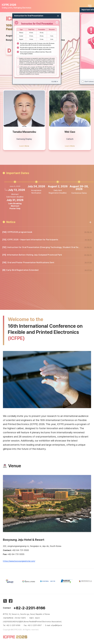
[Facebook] (11, 601)
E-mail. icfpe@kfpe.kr (53, 625)
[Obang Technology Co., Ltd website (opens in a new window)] (78, 581)
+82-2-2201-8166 (29, 608)
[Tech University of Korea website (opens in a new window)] (40, 581)
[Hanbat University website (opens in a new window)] (21, 581)
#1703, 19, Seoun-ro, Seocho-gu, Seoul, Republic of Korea (26, 614)
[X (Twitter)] (5, 601)
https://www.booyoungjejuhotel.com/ (19, 561)
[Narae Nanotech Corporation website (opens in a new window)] (59, 581)
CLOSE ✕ (54, 81)
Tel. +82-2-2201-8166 (11, 625)
